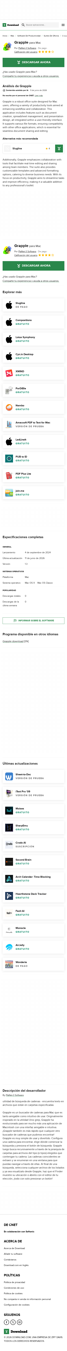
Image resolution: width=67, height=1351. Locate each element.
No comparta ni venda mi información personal (27, 1299)
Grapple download (13, 641)
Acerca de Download (14, 1248)
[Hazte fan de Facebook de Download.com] (6, 1322)
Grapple (27, 42)
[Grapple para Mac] (7, 47)
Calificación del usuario (25, 52)
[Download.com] (11, 25)
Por (25, 48)
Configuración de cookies (17, 1304)
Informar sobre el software (36, 620)
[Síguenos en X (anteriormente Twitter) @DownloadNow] (13, 1322)
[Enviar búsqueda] (23, 25)
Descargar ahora (36, 62)
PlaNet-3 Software (15, 1095)
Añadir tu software (13, 1254)
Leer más (39, 95)
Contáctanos (10, 1259)
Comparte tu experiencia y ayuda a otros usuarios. (31, 76)
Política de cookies (13, 1293)
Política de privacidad (14, 1282)
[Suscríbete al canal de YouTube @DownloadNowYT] (19, 1322)
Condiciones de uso (14, 1288)
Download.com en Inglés (16, 1265)
